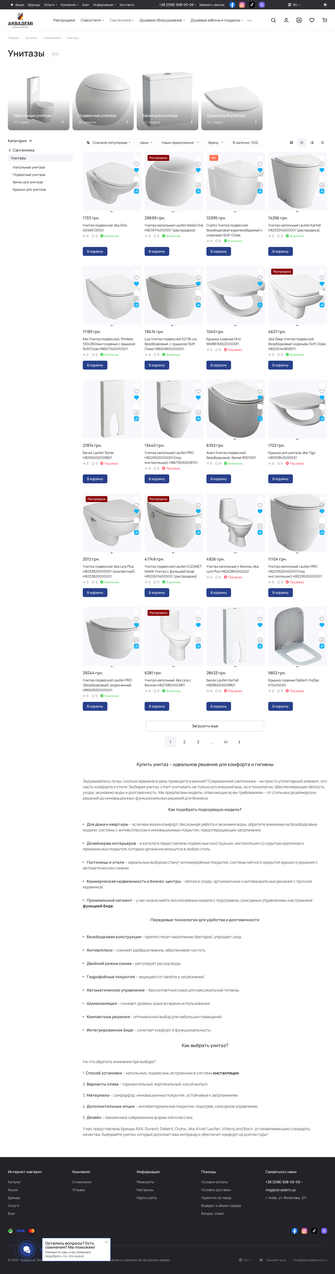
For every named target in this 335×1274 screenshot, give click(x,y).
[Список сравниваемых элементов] (299, 20)
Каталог (14, 1182)
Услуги (13, 1205)
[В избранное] (136, 164)
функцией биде (98, 906)
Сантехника (23, 150)
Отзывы (78, 1189)
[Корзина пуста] (324, 20)
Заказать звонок (211, 5)
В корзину (95, 251)
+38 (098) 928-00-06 (176, 4)
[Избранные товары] (311, 20)
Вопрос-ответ (212, 1213)
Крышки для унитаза (29, 189)
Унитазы (18, 158)
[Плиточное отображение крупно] (291, 142)
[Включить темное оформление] (325, 5)
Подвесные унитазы (29, 174)
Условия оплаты (214, 1182)
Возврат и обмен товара (221, 1205)
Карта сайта (147, 1197)
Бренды (14, 1197)
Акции (13, 1189)
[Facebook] (232, 5)
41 (226, 742)
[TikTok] (252, 5)
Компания (81, 1171)
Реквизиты (145, 1182)
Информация (148, 1171)
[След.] (239, 741)
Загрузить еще (205, 726)
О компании (82, 1182)
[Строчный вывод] (312, 142)
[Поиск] (273, 20)
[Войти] (286, 20)
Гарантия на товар (216, 1197)
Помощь (208, 1171)
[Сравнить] (136, 185)
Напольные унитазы (29, 167)
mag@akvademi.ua (281, 1189)
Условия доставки (216, 1189)
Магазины (145, 1189)
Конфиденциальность (310, 1260)
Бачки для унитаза (28, 182)
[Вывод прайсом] (322, 142)
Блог (12, 1213)
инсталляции (226, 1073)
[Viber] (262, 5)
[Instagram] (242, 5)
